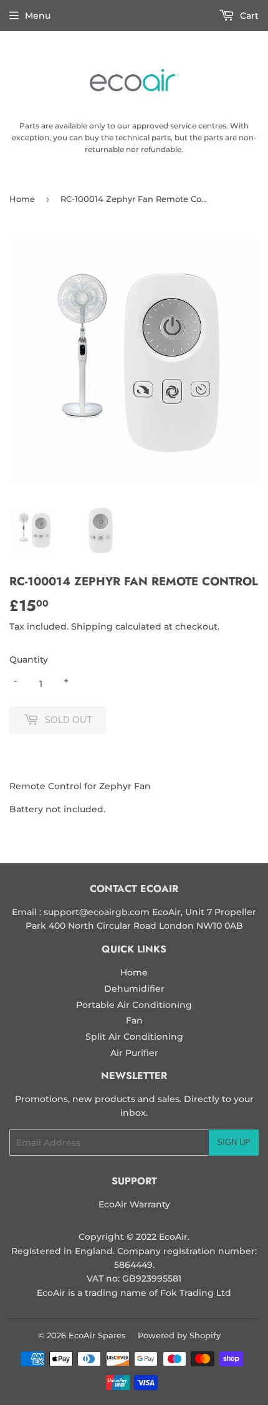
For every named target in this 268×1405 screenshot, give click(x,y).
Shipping (92, 626)
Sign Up (234, 1142)
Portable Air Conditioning (134, 1004)
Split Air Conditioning (134, 1036)
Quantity (28, 659)
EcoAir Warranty (134, 1204)
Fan (134, 1020)
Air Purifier (134, 1052)
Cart (248, 15)
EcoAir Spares (97, 1335)
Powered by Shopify (179, 1335)
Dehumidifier (134, 988)
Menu (37, 15)
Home (22, 199)
